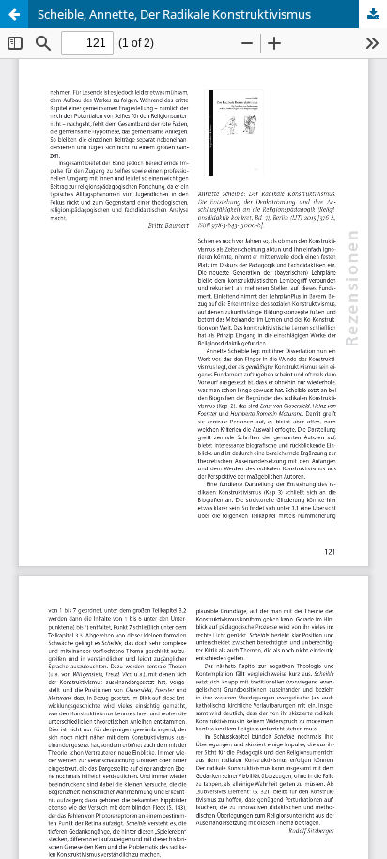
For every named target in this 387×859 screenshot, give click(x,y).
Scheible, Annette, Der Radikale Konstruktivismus (174, 14)
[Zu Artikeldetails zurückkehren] (14, 14)
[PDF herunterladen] (373, 14)
